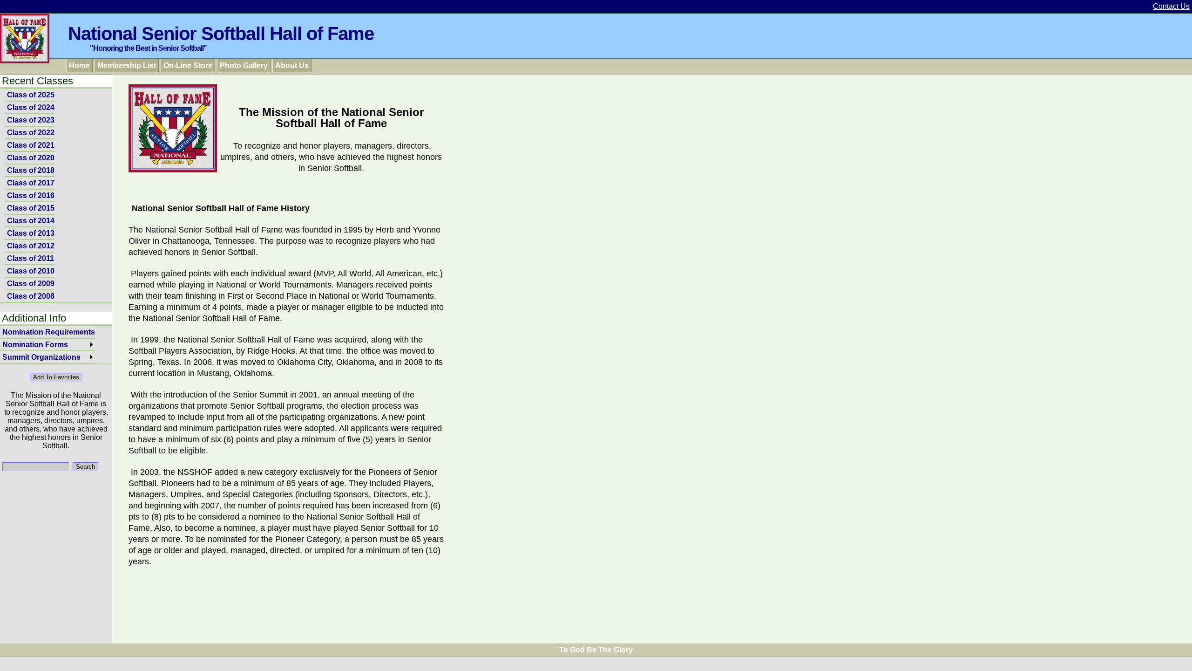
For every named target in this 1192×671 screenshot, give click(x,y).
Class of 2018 (30, 170)
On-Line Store (187, 65)
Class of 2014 (30, 221)
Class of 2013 (30, 233)
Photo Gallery (244, 65)
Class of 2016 (30, 195)
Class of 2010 (30, 271)
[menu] (29, 195)
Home (79, 65)
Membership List (126, 65)
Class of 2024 (30, 107)
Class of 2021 (30, 145)
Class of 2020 (30, 158)
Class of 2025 (30, 95)
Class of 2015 (30, 208)
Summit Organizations (41, 357)
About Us (292, 65)
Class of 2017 (30, 183)
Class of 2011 (30, 258)
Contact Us (1171, 6)
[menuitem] (29, 95)
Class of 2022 (30, 133)
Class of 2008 (30, 296)
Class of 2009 (30, 284)
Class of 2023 (30, 120)
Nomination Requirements (48, 332)
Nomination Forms (35, 345)
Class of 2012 (30, 246)
